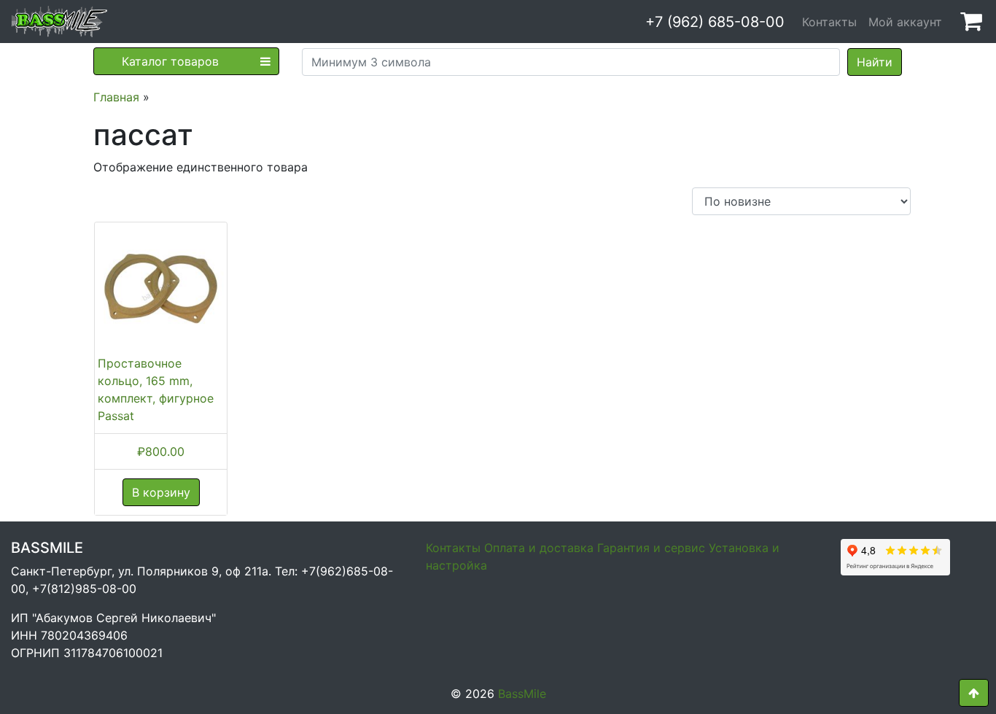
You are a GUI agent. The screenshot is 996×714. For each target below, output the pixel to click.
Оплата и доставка (539, 547)
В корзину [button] (161, 492)
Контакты (829, 22)
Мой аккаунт (905, 22)
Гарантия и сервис (651, 547)
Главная (116, 97)
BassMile (522, 693)
